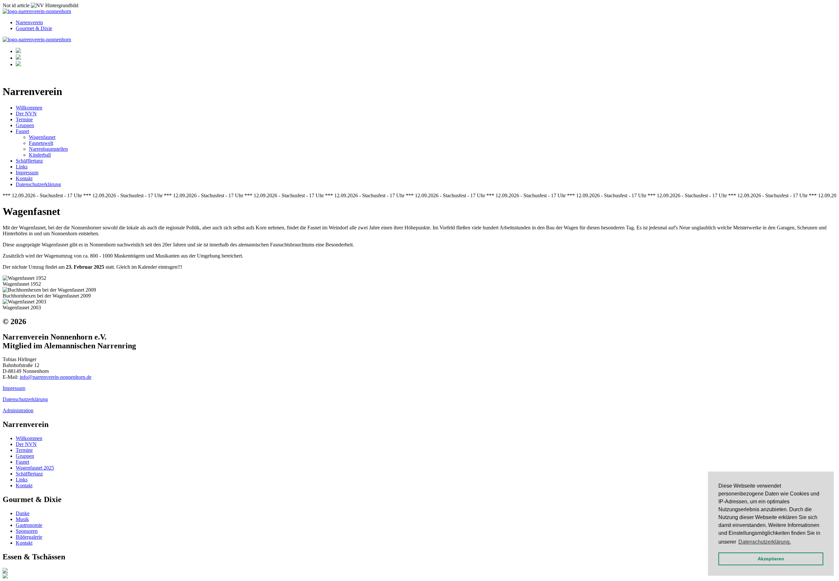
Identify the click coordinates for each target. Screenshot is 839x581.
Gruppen (25, 125)
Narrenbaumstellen (48, 149)
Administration (18, 410)
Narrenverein (29, 22)
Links (22, 166)
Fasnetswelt (41, 143)
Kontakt (24, 178)
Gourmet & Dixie (34, 28)
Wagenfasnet (42, 137)
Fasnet (22, 131)
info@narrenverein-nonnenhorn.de (55, 377)
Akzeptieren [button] (771, 558)
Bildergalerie (29, 537)
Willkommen (29, 107)
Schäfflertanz (29, 161)
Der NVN (26, 113)
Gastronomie (29, 525)
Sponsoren (27, 531)
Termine (24, 119)
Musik (22, 519)
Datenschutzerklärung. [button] (764, 542)
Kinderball (40, 155)
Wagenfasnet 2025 (35, 468)
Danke (22, 513)
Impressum (27, 172)
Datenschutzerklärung (38, 184)
